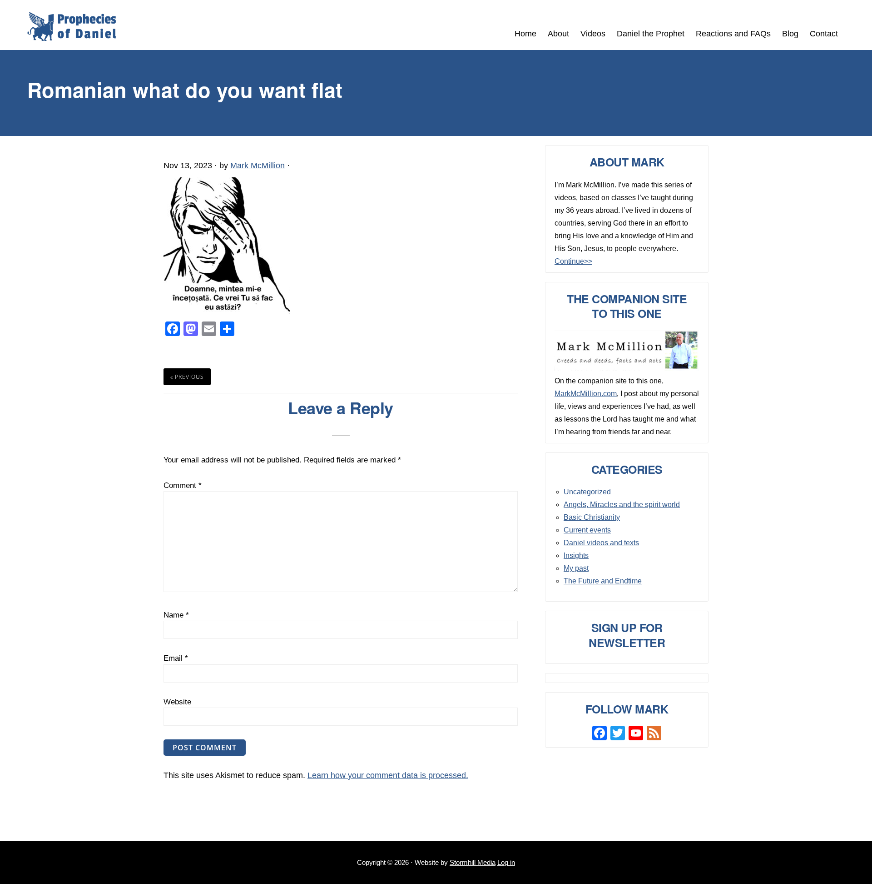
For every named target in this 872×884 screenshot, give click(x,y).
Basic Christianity (592, 517)
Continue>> (573, 261)
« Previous (187, 377)
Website (177, 702)
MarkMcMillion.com (586, 393)
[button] (849, 28)
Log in (506, 862)
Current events (587, 530)
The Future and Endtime (603, 581)
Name (176, 615)
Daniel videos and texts (601, 543)
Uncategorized (587, 492)
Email (176, 658)
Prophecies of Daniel (71, 26)
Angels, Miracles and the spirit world (622, 504)
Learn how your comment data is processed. (387, 775)
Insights (576, 555)
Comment (183, 485)
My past (576, 568)
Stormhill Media (472, 862)
